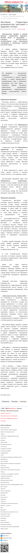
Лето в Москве (4, 461)
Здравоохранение (5, 478)
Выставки (3, 495)
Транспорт (3, 438)
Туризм (2, 434)
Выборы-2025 (4, 492)
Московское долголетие (7, 480)
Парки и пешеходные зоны (7, 431)
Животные (3, 465)
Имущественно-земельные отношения (10, 463)
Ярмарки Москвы (5, 467)
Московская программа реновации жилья (11, 457)
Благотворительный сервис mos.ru (9, 511)
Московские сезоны (6, 514)
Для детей (3, 509)
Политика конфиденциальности (9, 418)
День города (22, 29)
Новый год (3, 520)
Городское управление (6, 476)
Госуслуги (3, 501)
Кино (2, 507)
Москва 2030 (4, 442)
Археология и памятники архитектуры (10, 469)
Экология (3, 488)
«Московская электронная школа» (9, 503)
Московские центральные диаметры (10, 526)
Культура (3, 440)
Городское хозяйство (6, 448)
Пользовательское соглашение (9, 416)
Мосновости (14, 1)
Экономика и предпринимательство (10, 436)
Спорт (2, 455)
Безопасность (4, 497)
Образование (4, 459)
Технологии (4, 446)
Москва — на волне (6, 505)
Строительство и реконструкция (9, 429)
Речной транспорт (5, 516)
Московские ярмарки (6, 524)
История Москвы (5, 482)
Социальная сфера (6, 450)
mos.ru (8, 395)
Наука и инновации (5, 490)
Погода (2, 471)
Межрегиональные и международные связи (12, 484)
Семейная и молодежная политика (10, 474)
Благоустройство (5, 427)
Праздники (3, 499)
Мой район (3, 518)
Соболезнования (5, 522)
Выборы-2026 (4, 528)
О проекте (3, 421)
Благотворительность (6, 444)
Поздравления (4, 453)
